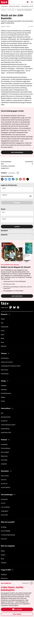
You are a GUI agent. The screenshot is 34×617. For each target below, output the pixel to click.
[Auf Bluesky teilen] (9, 179)
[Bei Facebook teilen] (13, 179)
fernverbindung (5, 448)
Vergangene (4, 511)
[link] (5, 6)
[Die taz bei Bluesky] (14, 308)
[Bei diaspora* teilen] (20, 179)
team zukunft (5, 475)
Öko (2, 323)
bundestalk (4, 444)
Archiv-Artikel (11, 9)
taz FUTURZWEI (5, 531)
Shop (2, 558)
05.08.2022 (30, 161)
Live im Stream (5, 507)
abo (2, 413)
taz (5, 303)
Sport (2, 334)
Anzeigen (3, 562)
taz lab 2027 (4, 515)
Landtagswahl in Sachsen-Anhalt (10, 366)
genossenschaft (5, 417)
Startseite (3, 9)
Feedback (4, 574)
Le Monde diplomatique (8, 535)
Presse (3, 401)
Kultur (3, 330)
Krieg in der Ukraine (7, 362)
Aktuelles (3, 385)
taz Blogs (3, 527)
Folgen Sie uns (4, 307)
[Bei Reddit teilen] (24, 179)
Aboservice (4, 578)
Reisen (3, 551)
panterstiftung (5, 428)
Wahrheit (3, 346)
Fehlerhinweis (11, 173)
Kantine (3, 555)
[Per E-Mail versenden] (2, 179)
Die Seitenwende (6, 393)
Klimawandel (4, 373)
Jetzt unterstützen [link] (17, 152)
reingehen (4, 464)
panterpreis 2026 (6, 432)
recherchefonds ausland (8, 425)
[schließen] (31, 583)
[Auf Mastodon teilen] (6, 179)
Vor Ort (3, 503)
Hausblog (4, 389)
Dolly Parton (4, 370)
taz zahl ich (4, 421)
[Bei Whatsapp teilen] (16, 179)
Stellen (3, 397)
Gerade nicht (25, 583)
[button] (32, 2)
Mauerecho (4, 456)
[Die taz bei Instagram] (18, 308)
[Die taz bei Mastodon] (10, 308)
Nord (2, 342)
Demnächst (4, 499)
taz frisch (3, 479)
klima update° (5, 452)
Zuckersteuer (5, 358)
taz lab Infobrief (5, 487)
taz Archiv (4, 539)
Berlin (2, 338)
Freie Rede (4, 460)
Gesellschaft (4, 327)
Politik (3, 319)
